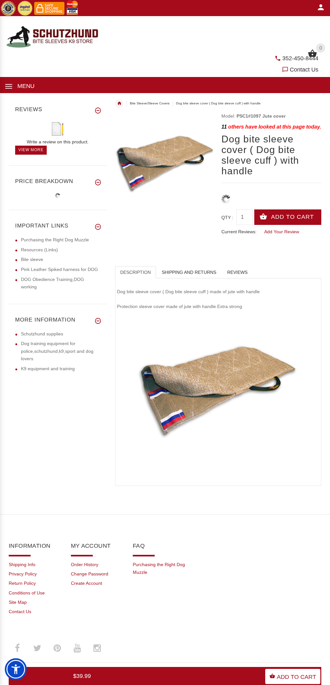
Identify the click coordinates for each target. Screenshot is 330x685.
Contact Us (304, 69)
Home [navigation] (119, 103)
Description (135, 272)
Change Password (89, 573)
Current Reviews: (239, 231)
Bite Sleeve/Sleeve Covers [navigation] (150, 103)
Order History (84, 564)
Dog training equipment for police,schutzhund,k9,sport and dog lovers (57, 351)
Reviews (237, 272)
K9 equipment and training (48, 368)
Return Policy (22, 583)
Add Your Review (281, 231)
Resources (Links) (39, 249)
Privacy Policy (23, 573)
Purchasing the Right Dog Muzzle (55, 239)
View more (31, 150)
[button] (15, 669)
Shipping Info (22, 564)
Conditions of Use (27, 592)
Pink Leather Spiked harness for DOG (59, 269)
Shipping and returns (189, 272)
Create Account (86, 583)
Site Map (18, 602)
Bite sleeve (32, 259)
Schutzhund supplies (42, 333)
